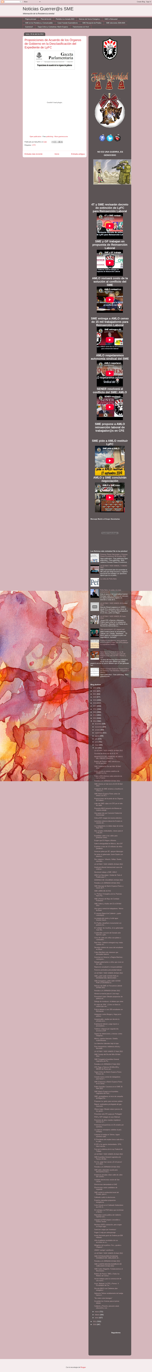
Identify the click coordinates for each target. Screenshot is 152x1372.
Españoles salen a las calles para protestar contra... (105, 837)
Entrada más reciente (34, 154)
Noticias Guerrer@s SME (48, 8)
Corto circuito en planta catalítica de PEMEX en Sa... (106, 772)
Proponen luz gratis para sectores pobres (108, 1101)
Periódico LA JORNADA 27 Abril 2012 (107, 1064)
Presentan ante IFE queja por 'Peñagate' (108, 1114)
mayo (97, 745)
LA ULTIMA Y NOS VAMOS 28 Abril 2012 (108, 973)
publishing (49, 136)
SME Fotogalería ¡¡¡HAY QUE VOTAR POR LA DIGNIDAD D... (107, 982)
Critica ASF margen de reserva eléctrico (108, 818)
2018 (95, 703)
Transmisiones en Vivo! (81, 27)
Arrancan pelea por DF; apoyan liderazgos (108, 851)
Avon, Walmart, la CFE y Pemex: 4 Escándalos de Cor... (106, 1284)
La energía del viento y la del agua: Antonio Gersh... (106, 919)
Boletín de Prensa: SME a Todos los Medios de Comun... (106, 1275)
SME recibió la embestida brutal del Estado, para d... (106, 1193)
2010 (95, 1324)
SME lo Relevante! (111, 19)
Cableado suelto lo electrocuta (104, 1197)
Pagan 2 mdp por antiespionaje (105, 1232)
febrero (97, 1315)
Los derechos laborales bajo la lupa (106, 1043)
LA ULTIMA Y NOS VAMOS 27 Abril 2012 (108, 1051)
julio (96, 739)
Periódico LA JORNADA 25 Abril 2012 (107, 1261)
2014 (95, 715)
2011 (95, 1321)
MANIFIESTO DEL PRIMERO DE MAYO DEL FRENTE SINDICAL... (108, 757)
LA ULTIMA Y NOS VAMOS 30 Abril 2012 (108, 750)
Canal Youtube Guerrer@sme (68, 23)
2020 (95, 697)
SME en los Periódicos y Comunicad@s (39, 23)
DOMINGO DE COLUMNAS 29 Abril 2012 (108, 880)
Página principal (30, 19)
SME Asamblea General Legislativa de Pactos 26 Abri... (107, 1158)
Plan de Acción (46, 19)
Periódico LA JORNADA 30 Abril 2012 (107, 781)
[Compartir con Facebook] (59, 142)
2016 (95, 709)
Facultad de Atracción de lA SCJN (106, 753)
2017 (95, 706)
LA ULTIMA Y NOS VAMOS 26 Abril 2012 (108, 1154)
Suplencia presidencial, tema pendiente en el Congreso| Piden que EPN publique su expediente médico (114, 642)
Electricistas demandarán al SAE (105, 1184)
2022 (95, 691)
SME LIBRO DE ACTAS (102, 891)
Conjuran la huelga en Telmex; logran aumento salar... (107, 1135)
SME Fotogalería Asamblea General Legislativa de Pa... (106, 1060)
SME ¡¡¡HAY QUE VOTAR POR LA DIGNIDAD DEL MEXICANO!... (106, 977)
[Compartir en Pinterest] (62, 142)
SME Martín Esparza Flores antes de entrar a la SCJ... (107, 795)
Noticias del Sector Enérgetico (89, 19)
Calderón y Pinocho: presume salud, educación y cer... (106, 1307)
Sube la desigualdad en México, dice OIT (108, 843)
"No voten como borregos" (103, 1298)
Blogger (83, 1367)
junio (97, 742)
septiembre (99, 733)
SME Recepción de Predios (91, 23)
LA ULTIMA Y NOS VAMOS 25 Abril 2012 (108, 1253)
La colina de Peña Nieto (108, 579)
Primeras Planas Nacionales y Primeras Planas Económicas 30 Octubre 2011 (114, 555)
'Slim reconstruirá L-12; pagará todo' (112, 629)
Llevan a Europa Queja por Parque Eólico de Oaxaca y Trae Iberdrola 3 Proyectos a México (114, 670)
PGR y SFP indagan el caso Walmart (107, 1117)
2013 (95, 718)
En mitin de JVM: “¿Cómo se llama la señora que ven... (107, 1005)
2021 (95, 694)
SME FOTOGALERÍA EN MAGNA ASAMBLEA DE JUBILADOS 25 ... (107, 1257)
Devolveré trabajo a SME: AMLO (105, 872)
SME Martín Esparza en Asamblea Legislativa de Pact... (106, 1092)
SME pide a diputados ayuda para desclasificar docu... (106, 1171)
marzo (97, 1312)
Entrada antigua (78, 154)
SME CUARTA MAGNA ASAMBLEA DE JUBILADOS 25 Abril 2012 (108, 1265)
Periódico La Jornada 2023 (65, 19)
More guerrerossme (61, 136)
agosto (97, 736)
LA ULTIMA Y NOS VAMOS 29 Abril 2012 (108, 864)
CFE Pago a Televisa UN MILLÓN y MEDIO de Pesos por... (106, 1068)
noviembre (98, 727)
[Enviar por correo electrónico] (53, 142)
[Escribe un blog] (55, 142)
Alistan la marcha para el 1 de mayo (106, 993)
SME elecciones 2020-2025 (115, 23)
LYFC (34, 145)
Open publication (35, 136)
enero (97, 1318)
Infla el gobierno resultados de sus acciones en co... (106, 1241)
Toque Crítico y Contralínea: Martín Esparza (53, 27)
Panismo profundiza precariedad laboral (107, 970)
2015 (95, 712)
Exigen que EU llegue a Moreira (105, 840)
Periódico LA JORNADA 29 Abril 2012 (107, 883)
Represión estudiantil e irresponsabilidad (108, 967)
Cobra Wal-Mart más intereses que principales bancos (106, 953)
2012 (95, 721)
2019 (95, 700)
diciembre (98, 724)
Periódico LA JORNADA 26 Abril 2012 (107, 1167)
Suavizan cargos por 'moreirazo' (105, 1229)
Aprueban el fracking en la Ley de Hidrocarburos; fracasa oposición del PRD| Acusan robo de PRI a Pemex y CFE (113, 654)
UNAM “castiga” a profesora (103, 1250)
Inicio (57, 154)
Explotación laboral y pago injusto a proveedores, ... (106, 1025)
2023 (95, 688)
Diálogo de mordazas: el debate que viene (108, 1001)
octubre (97, 730)
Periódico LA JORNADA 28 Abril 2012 (107, 991)
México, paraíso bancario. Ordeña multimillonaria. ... (106, 1039)
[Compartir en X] (57, 142)
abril (96, 748)
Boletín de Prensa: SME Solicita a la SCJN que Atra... (107, 762)
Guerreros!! (29, 27)
